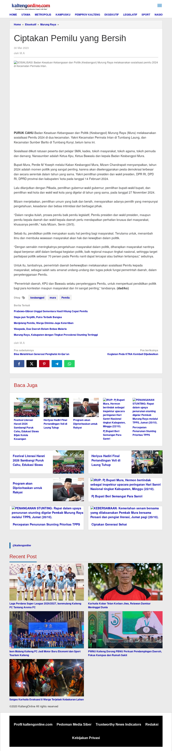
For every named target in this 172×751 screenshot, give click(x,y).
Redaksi (151, 724)
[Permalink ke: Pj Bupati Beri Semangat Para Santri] (116, 413)
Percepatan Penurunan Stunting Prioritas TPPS (144, 431)
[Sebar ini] (19, 363)
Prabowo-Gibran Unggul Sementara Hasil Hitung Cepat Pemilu (51, 311)
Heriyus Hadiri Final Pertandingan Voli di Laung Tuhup (55, 423)
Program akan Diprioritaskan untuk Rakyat (85, 423)
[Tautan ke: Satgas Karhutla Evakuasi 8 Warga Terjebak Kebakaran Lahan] (46, 677)
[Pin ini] (44, 363)
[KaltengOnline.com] (31, 6)
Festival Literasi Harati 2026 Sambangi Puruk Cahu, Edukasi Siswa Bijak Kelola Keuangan (26, 429)
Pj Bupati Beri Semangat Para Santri (112, 434)
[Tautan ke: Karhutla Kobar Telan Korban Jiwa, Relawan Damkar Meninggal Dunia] (125, 581)
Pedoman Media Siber (74, 724)
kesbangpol (37, 297)
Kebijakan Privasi (86, 738)
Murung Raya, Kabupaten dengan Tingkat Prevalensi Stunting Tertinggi (56, 335)
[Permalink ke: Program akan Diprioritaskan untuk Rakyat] (86, 407)
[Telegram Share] (57, 363)
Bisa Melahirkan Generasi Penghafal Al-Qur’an (41, 352)
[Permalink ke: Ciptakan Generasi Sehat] (125, 512)
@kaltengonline (22, 545)
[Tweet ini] (31, 363)
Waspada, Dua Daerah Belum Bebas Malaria (40, 329)
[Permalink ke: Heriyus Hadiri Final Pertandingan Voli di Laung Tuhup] (56, 407)
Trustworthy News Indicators (118, 724)
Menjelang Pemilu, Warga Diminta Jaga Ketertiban (43, 323)
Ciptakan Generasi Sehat (109, 524)
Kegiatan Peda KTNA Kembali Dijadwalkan (132, 352)
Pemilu (65, 297)
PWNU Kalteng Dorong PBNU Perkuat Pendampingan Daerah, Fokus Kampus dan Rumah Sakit (125, 653)
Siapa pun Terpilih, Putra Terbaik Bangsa (38, 317)
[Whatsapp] (69, 363)
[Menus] (160, 5)
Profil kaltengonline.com (33, 724)
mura (53, 297)
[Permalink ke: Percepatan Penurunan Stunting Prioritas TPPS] (145, 411)
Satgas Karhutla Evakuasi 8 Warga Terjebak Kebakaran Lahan (46, 699)
